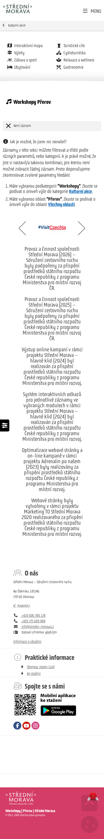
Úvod (17, 8)
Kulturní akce (17, 25)
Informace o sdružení (27, 641)
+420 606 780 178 (33, 615)
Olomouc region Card (40, 667)
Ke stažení (34, 673)
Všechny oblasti (61, 204)
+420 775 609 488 (33, 621)
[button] (91, 11)
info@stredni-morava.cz (37, 626)
